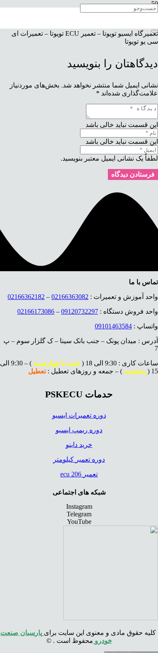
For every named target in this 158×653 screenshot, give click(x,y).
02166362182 (26, 296)
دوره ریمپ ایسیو (79, 430)
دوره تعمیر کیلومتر (79, 459)
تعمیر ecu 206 (79, 474)
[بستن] (154, 31)
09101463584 (113, 326)
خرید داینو (79, 444)
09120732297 (79, 311)
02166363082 (69, 296)
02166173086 (35, 311)
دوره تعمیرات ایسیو (79, 415)
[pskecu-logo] (110, 617)
